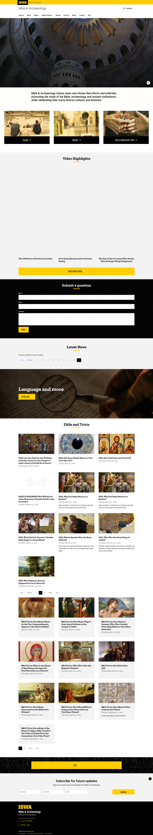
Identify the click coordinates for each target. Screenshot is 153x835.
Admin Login (25, 825)
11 (38, 360)
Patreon (66, 15)
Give (89, 15)
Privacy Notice (22, 833)
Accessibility (48, 833)
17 (69, 360)
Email (20, 302)
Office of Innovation (35, 2)
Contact (82, 15)
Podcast (75, 140)
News (29, 15)
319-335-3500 (26, 821)
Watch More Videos (75, 271)
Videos (36, 15)
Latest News (76, 347)
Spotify (58, 15)
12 (43, 360)
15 (59, 360)
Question (21, 311)
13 (49, 360)
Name (20, 293)
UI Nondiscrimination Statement (36, 833)
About (74, 15)
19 (79, 360)
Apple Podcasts (47, 15)
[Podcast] (76, 123)
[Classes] (27, 123)
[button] (127, 8)
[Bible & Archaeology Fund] (126, 123)
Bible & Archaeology (32, 8)
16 (64, 360)
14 (54, 360)
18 (74, 360)
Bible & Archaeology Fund (124, 140)
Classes (21, 15)
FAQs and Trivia (76, 424)
